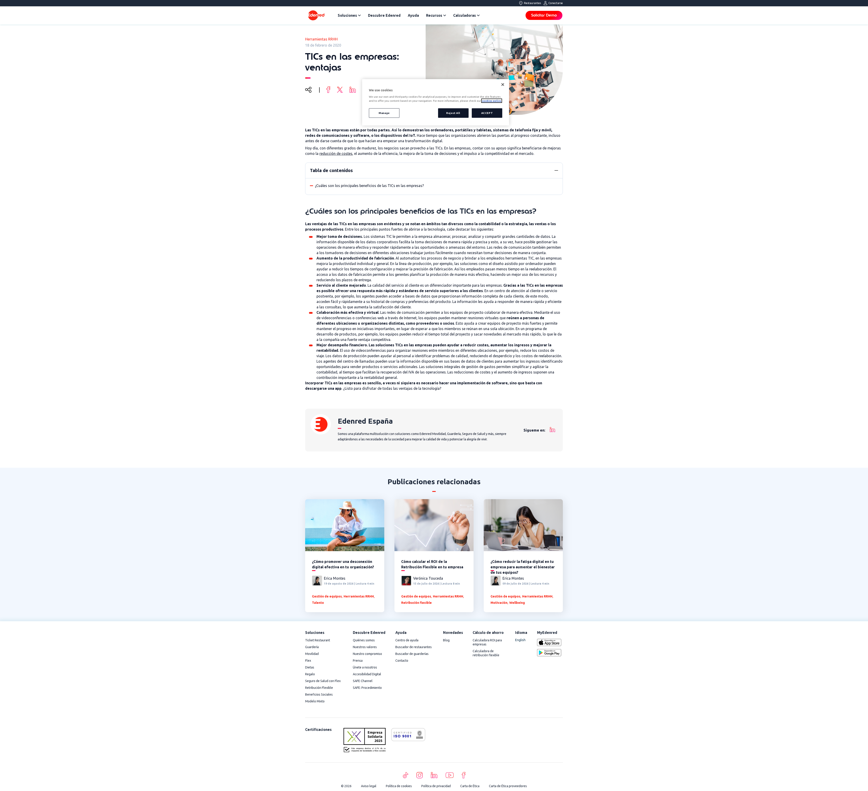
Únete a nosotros (365, 667)
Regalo (310, 674)
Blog (446, 640)
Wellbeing (517, 602)
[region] (435, 102)
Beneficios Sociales (319, 694)
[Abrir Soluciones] (359, 15)
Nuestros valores (365, 647)
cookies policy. (491, 100)
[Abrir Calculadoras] (478, 15)
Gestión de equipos (327, 596)
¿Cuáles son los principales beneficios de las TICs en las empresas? (369, 186)
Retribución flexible (416, 602)
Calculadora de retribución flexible (486, 653)
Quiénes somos (364, 640)
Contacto (401, 660)
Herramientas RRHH (321, 39)
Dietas (309, 667)
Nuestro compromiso (367, 654)
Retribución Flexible (319, 687)
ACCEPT (487, 112)
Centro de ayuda (406, 640)
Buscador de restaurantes (413, 647)
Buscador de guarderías (412, 654)
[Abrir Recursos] (444, 15)
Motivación (499, 602)
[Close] (503, 85)
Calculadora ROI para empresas (487, 642)
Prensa (358, 660)
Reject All (453, 112)
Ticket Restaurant (317, 640)
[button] (556, 170)
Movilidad (312, 654)
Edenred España (365, 421)
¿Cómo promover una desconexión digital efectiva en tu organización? (343, 564)
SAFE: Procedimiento (367, 687)
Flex (308, 660)
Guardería (312, 647)
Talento (318, 602)
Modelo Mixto (315, 701)
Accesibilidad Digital (367, 674)
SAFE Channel (363, 681)
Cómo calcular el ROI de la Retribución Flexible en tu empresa (432, 564)
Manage (384, 112)
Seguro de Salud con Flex (323, 681)
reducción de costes (335, 153)
